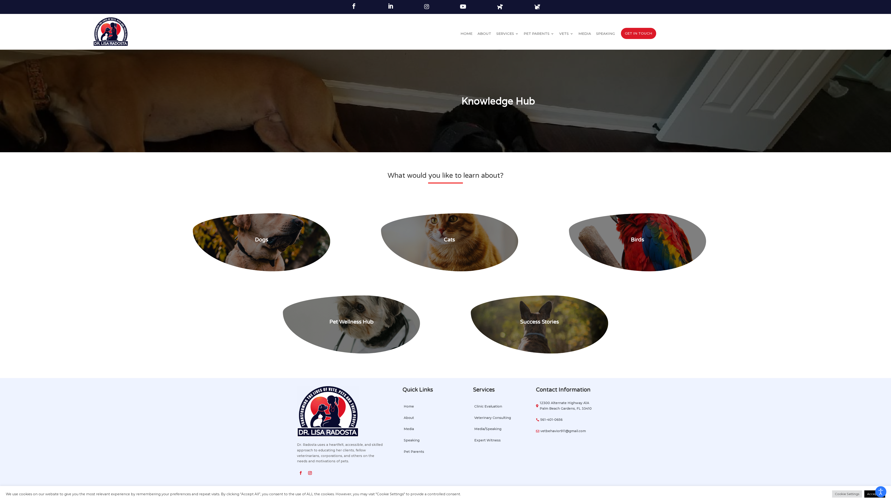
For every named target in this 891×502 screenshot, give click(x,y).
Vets (564, 34)
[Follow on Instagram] (310, 473)
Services (505, 34)
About (484, 34)
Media (584, 34)
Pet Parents (536, 34)
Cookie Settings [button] (847, 494)
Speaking (605, 34)
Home (466, 34)
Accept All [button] (874, 494)
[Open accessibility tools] (880, 491)
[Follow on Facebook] (300, 473)
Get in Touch (638, 33)
